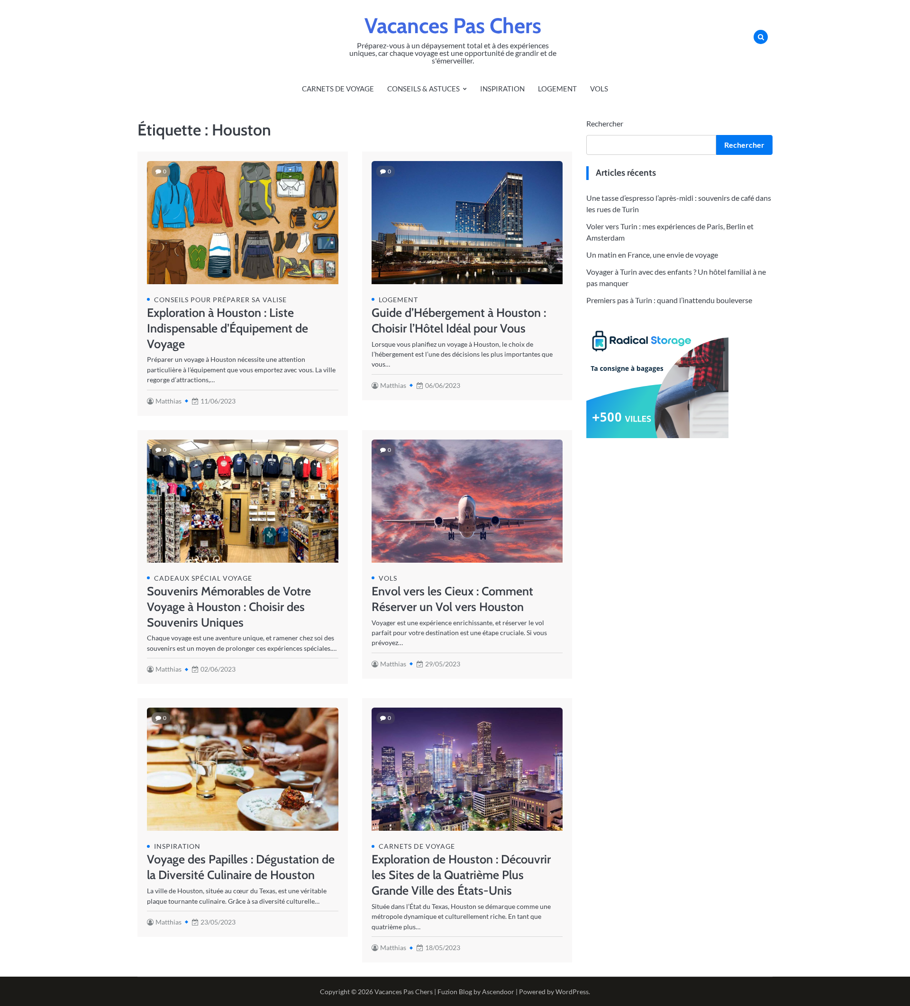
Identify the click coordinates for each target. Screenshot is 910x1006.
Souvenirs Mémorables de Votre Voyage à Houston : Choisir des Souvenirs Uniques (229, 606)
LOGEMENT (557, 88)
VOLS (599, 88)
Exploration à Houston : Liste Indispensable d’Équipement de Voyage (227, 328)
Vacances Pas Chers (452, 25)
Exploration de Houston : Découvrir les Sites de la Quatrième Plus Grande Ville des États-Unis (461, 875)
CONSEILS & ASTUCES (423, 88)
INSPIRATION (502, 88)
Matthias (168, 401)
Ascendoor (498, 992)
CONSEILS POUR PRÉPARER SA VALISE (220, 300)
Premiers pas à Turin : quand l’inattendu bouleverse (669, 299)
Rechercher (604, 123)
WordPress (572, 992)
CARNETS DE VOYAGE (338, 88)
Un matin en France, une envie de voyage (652, 254)
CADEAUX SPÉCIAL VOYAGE (203, 578)
